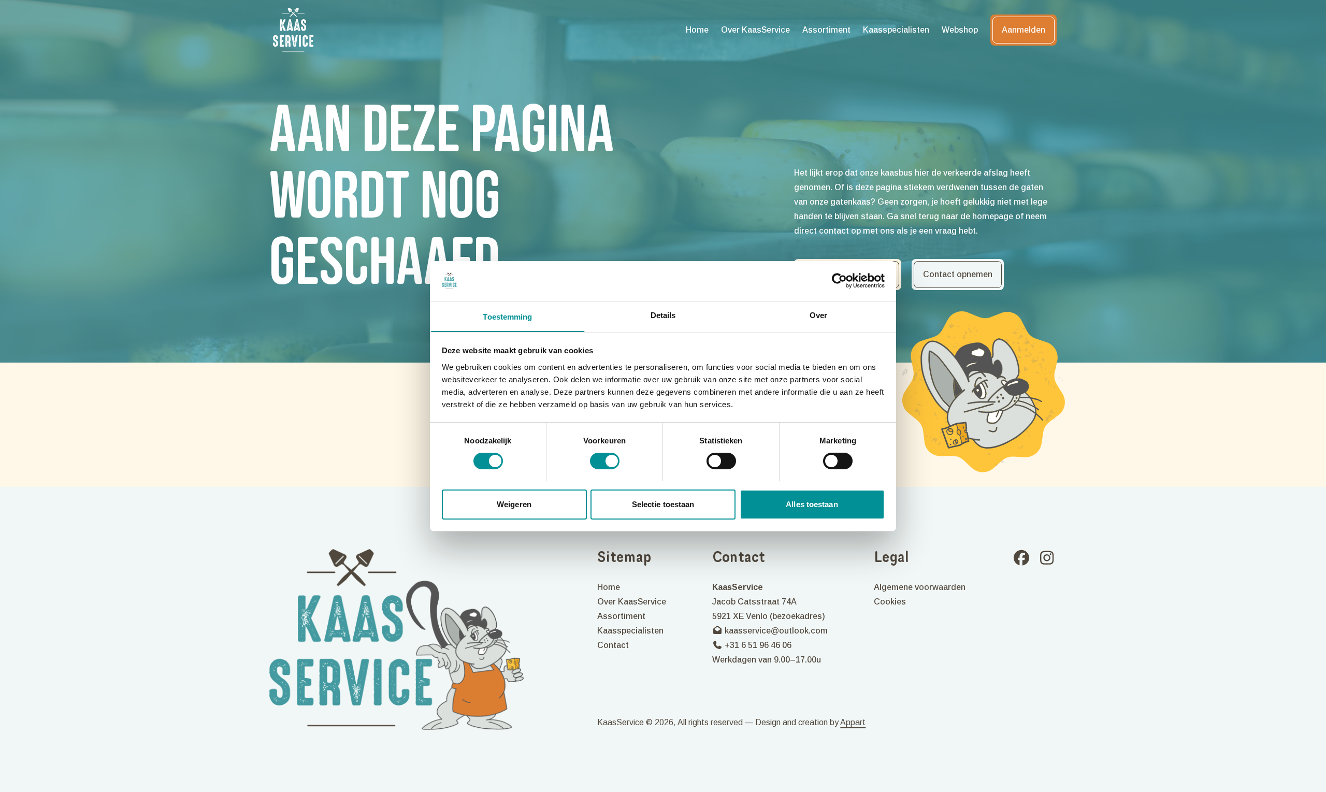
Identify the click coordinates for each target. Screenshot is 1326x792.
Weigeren (514, 503)
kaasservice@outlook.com (775, 630)
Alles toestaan (812, 503)
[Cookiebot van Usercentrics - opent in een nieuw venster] (839, 281)
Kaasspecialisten (896, 29)
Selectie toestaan (663, 503)
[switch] (604, 461)
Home (697, 29)
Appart (853, 722)
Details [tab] (663, 314)
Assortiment (826, 29)
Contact (613, 645)
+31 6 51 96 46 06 (757, 645)
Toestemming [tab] (507, 316)
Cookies (890, 601)
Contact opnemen (957, 274)
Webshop (960, 29)
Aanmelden (1023, 29)
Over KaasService (755, 29)
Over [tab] (818, 314)
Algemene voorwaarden (919, 587)
